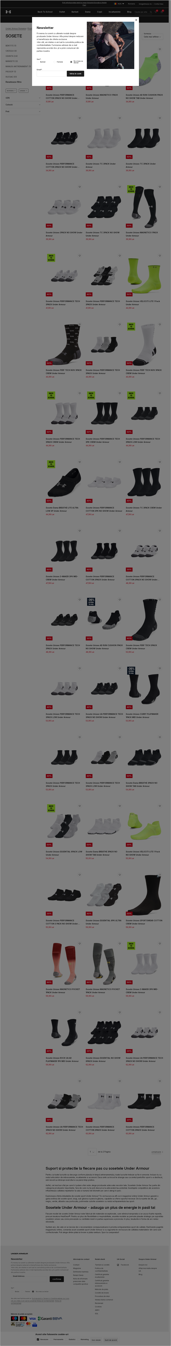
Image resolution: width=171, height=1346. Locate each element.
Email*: (39, 69)
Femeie (60, 62)
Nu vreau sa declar (78, 62)
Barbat (42, 62)
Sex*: (39, 59)
